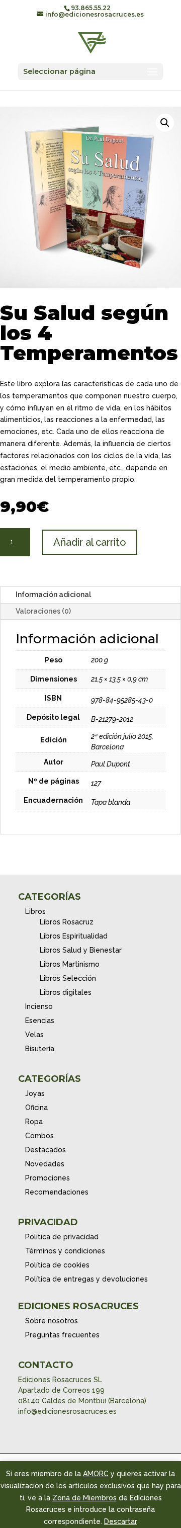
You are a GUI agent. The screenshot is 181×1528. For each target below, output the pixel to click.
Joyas (35, 1093)
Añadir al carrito (89, 542)
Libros (35, 911)
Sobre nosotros (51, 1321)
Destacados (45, 1150)
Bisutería (39, 1049)
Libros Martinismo (70, 964)
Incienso (39, 1006)
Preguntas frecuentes (62, 1335)
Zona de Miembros (84, 1498)
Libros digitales (66, 992)
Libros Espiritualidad (74, 936)
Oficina (36, 1107)
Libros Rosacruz (67, 922)
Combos (39, 1136)
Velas (34, 1035)
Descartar (120, 1521)
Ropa (34, 1122)
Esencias (39, 1020)
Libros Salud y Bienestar (81, 950)
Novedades (44, 1164)
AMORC (96, 1474)
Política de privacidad (62, 1237)
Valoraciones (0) (43, 611)
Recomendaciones (56, 1192)
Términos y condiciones (65, 1251)
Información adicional (53, 594)
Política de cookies (57, 1265)
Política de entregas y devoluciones (86, 1279)
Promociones (47, 1178)
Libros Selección (68, 978)
